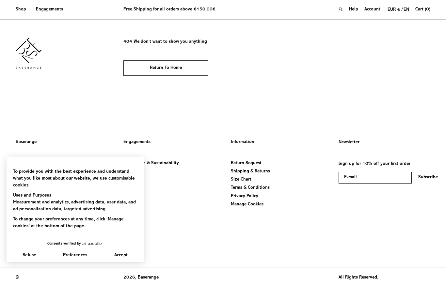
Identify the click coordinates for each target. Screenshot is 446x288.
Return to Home (166, 68)
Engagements (137, 142)
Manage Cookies (247, 204)
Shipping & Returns (250, 172)
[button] (23, 10)
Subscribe (428, 177)
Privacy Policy (244, 196)
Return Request (246, 163)
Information (242, 142)
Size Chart (241, 180)
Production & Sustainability (151, 163)
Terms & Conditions (250, 188)
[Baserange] (31, 53)
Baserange (26, 142)
